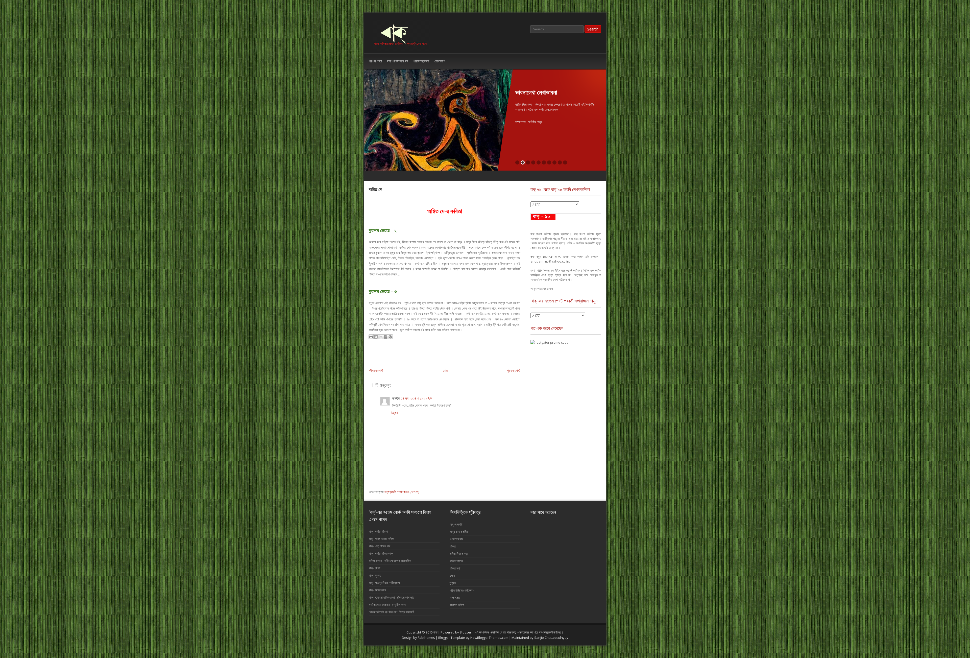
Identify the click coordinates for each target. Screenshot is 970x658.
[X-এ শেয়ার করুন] (380, 336)
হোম (445, 370)
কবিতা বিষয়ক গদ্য (459, 553)
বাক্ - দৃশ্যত (375, 575)
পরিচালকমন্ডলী (421, 61)
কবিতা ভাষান (456, 561)
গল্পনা (452, 575)
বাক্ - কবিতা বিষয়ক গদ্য (381, 553)
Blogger (465, 632)
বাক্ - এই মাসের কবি (379, 546)
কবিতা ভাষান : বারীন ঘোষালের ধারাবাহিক (390, 560)
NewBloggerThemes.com (489, 637)
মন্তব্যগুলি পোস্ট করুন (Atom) (401, 491)
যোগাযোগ (439, 61)
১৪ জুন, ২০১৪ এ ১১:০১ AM (416, 398)
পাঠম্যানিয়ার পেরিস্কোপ (462, 590)
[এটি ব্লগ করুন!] (375, 336)
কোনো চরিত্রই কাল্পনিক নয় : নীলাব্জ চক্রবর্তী (391, 612)
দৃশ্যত (453, 583)
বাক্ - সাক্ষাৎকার (377, 590)
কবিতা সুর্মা (455, 568)
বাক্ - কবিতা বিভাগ (378, 531)
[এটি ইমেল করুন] (371, 336)
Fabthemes (426, 637)
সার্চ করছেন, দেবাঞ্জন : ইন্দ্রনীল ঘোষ (387, 604)
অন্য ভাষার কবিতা (459, 531)
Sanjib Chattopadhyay (551, 637)
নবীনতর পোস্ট (376, 370)
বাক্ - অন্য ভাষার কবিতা (381, 538)
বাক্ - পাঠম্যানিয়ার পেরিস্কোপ (384, 582)
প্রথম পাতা (375, 61)
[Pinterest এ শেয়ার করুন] (390, 336)
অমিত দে (375, 189)
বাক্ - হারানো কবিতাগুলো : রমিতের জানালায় (391, 597)
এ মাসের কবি (456, 539)
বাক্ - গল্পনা (374, 568)
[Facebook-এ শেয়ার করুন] (385, 336)
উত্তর (394, 412)
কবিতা (453, 546)
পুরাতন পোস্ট (513, 370)
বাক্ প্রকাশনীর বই (397, 61)
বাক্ (435, 632)
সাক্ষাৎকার (455, 597)
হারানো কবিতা (457, 605)
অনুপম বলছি (588, 216)
